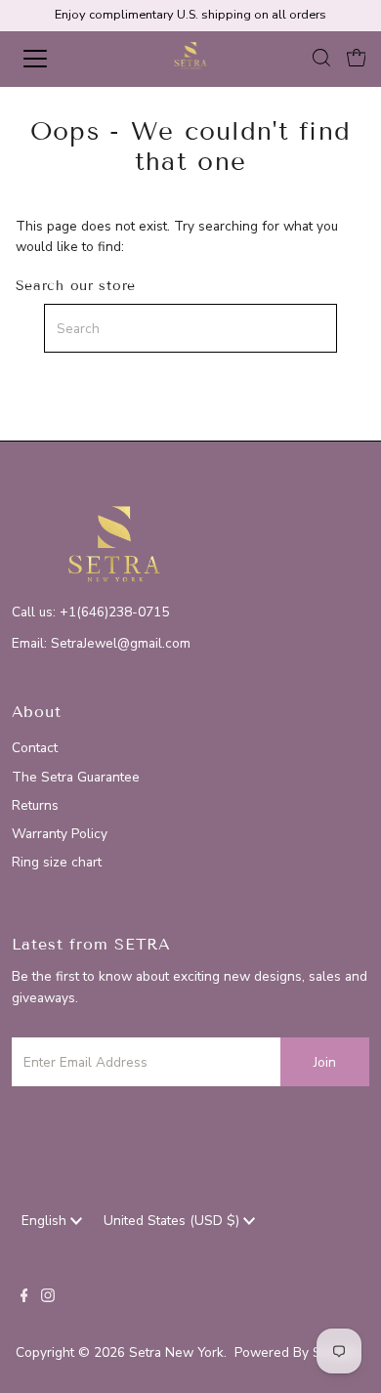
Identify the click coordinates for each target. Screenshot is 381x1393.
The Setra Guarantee (76, 777)
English (45, 1220)
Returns (35, 805)
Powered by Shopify (297, 1352)
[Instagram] (48, 1298)
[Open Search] (321, 59)
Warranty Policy (59, 833)
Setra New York (176, 1352)
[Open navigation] (52, 58)
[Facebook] (24, 1298)
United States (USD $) (173, 1220)
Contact (35, 748)
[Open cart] (356, 58)
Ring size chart (57, 862)
